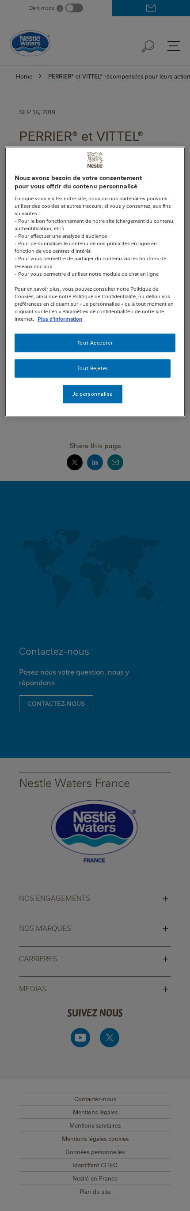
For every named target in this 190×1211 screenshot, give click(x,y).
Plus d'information (60, 318)
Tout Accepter (95, 342)
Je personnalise (92, 393)
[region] (95, 281)
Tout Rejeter (92, 368)
